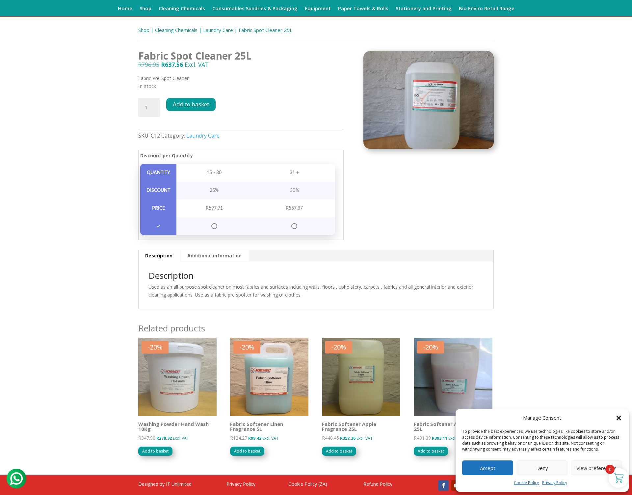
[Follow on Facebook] (443, 485)
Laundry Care (218, 30)
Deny (542, 468)
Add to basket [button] (155, 451)
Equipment (318, 9)
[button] (619, 418)
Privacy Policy (554, 482)
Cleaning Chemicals (182, 9)
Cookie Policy (526, 482)
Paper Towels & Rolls (363, 9)
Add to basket (191, 104)
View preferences (596, 468)
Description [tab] (158, 255)
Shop (145, 9)
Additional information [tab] (214, 255)
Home (125, 9)
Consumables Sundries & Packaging (255, 9)
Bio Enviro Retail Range (486, 9)
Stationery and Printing (424, 9)
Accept (487, 468)
